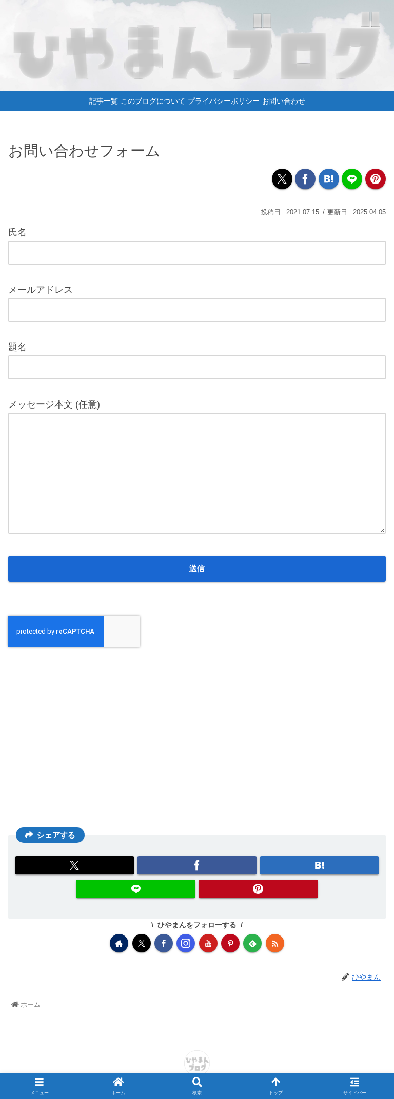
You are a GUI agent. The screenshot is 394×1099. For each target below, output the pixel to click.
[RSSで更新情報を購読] (275, 943)
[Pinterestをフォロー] (230, 943)
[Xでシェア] (282, 179)
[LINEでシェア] (352, 179)
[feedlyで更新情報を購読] (252, 943)
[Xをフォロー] (141, 943)
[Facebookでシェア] (305, 179)
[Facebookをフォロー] (163, 943)
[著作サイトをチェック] (119, 943)
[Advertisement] (197, 735)
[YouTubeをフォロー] (208, 943)
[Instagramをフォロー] (185, 943)
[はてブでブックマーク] (329, 179)
